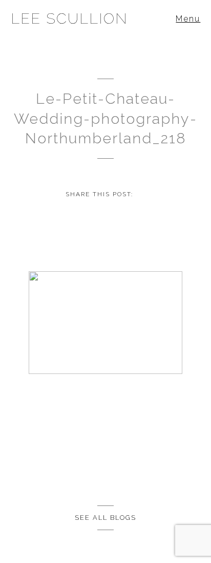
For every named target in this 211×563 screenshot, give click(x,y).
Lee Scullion (69, 18)
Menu (188, 19)
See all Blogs (105, 517)
